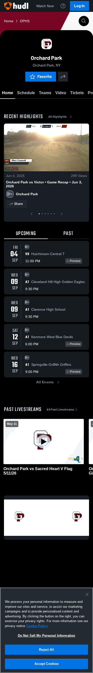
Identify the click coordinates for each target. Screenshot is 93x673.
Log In (79, 5)
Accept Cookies (46, 664)
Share (18, 204)
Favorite (44, 76)
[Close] (87, 594)
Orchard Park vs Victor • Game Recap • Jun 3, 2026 (44, 184)
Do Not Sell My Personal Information (46, 635)
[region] (46, 630)
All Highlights (57, 116)
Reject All (46, 649)
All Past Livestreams (60, 409)
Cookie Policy (37, 626)
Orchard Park (27, 194)
